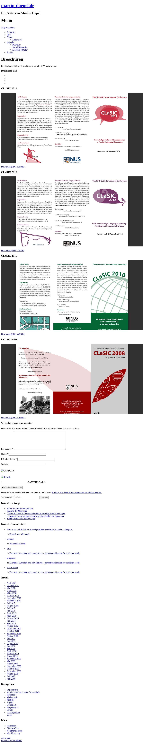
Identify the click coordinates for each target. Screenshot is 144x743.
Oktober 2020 (13, 585)
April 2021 (11, 583)
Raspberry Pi (12, 707)
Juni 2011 (11, 641)
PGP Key (16, 45)
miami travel (12, 567)
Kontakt (10, 42)
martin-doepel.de (17, 5)
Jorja (9, 548)
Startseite (11, 32)
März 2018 (11, 593)
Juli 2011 (11, 638)
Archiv (10, 52)
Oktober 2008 (13, 669)
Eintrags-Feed (13, 728)
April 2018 (11, 590)
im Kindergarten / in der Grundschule (23, 692)
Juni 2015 (11, 611)
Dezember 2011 (14, 628)
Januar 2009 (12, 663)
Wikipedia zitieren (17, 543)
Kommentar (7, 449)
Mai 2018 (11, 588)
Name (4, 454)
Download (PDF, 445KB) (12, 334)
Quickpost (11, 705)
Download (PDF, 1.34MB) (13, 417)
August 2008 (12, 674)
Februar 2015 (13, 618)
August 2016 (12, 606)
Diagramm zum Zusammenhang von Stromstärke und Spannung (35, 516)
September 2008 (14, 671)
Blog (9, 34)
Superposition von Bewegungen (21, 518)
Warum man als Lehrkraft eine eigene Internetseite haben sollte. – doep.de (39, 529)
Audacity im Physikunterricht (20, 508)
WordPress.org (13, 733)
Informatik (11, 695)
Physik (10, 702)
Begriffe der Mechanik (17, 511)
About (9, 37)
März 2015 (11, 616)
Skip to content (7, 27)
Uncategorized (13, 712)
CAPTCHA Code (36, 482)
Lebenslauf (17, 40)
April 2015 (11, 613)
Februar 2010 (13, 653)
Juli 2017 (11, 603)
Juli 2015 (11, 608)
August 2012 (12, 626)
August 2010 (12, 643)
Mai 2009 (11, 661)
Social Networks (19, 47)
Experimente (12, 690)
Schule (10, 710)
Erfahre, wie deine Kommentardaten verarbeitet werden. (77, 492)
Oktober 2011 (13, 631)
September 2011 (14, 633)
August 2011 (12, 636)
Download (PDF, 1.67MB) (13, 167)
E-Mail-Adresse (9, 459)
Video (9, 715)
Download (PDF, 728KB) (12, 250)
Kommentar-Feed (14, 731)
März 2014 (11, 623)
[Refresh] (5, 477)
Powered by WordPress (11, 740)
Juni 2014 (11, 621)
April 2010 (11, 651)
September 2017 (14, 600)
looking (10, 539)
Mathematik (12, 697)
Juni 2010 (11, 646)
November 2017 (14, 598)
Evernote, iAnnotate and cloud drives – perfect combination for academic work (44, 553)
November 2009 (14, 658)
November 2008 (14, 666)
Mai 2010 (11, 648)
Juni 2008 (11, 679)
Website (4, 464)
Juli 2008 (11, 676)
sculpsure (11, 558)
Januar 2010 (12, 656)
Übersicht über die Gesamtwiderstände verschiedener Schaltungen (36, 513)
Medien (10, 700)
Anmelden (11, 726)
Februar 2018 (13, 595)
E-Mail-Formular (19, 50)
